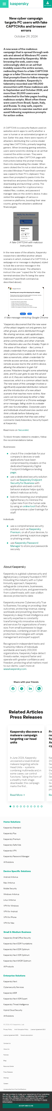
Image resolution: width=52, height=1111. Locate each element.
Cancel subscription (27, 1035)
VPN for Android (10, 911)
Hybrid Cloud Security (12, 1010)
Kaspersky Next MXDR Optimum (17, 961)
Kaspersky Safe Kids (12, 845)
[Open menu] (4, 4)
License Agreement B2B (10, 1035)
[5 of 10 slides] (24, 806)
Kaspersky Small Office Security (17, 938)
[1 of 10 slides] (10, 806)
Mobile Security (10, 888)
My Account (47, 5)
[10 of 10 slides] (41, 806)
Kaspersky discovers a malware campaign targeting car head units (26, 737)
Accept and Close (26, 1106)
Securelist (23, 430)
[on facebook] (13, 688)
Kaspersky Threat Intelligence (16, 1004)
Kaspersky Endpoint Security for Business (26, 481)
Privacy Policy (7, 1029)
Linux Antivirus (9, 900)
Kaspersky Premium (11, 839)
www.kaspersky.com (14, 668)
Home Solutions (11, 821)
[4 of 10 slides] (21, 806)
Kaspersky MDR (10, 993)
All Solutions (8, 862)
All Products (8, 966)
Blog (4, 1060)
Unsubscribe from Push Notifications (14, 1089)
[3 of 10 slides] (17, 806)
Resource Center (8, 1066)
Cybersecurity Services (13, 987)
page (13, 472)
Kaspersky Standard (12, 828)
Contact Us (7, 1043)
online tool (29, 506)
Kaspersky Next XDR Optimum (16, 955)
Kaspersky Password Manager (16, 856)
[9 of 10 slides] (38, 806)
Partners (6, 1055)
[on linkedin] (30, 688)
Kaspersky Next (10, 981)
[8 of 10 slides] (34, 806)
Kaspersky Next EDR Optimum (16, 949)
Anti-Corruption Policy (21, 1029)
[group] (26, 763)
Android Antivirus (10, 877)
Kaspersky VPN (9, 850)
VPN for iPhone (9, 917)
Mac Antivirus (9, 883)
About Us (6, 1049)
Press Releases (8, 1072)
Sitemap (6, 1078)
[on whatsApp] (39, 688)
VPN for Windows (11, 906)
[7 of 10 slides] (31, 806)
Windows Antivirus (11, 894)
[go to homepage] (19, 3)
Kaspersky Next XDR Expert (15, 999)
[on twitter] (21, 688)
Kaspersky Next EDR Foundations (17, 943)
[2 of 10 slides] (14, 806)
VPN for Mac (8, 923)
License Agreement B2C (38, 1029)
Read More (16, 794)
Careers (5, 1083)
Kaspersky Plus (9, 833)
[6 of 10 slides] (27, 806)
